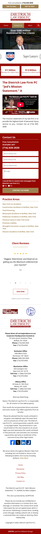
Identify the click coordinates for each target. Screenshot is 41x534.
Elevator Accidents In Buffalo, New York (18, 232)
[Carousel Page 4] (25, 282)
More (30, 25)
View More (21, 292)
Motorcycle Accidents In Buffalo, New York (19, 213)
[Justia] (28, 442)
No (11, 186)
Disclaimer (20, 469)
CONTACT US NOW (20, 190)
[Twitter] (18, 442)
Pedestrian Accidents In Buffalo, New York (19, 217)
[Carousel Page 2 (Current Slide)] (15, 282)
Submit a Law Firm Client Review (20, 298)
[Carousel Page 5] (30, 282)
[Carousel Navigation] (20, 283)
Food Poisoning (8, 210)
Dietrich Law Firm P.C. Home (20, 17)
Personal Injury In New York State (15, 220)
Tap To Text (30, 6)
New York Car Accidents (11, 204)
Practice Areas (11, 199)
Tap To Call (11, 6)
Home (6, 25)
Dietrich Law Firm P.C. (27, 523)
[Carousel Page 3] (20, 282)
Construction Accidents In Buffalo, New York (20, 207)
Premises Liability (9, 223)
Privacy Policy (20, 473)
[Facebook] (12, 442)
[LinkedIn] (23, 442)
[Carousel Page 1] (10, 282)
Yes (6, 186)
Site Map (20, 477)
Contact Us (18, 25)
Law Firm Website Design (20, 531)
